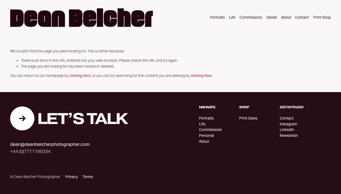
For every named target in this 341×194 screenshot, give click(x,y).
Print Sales (248, 118)
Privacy (71, 177)
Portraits (217, 17)
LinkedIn (287, 129)
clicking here (80, 75)
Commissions (250, 17)
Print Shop (322, 17)
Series (271, 17)
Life (232, 17)
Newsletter (289, 135)
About (286, 17)
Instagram (288, 124)
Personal (206, 135)
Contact (302, 17)
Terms (88, 177)
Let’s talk (82, 118)
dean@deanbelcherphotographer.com (50, 144)
